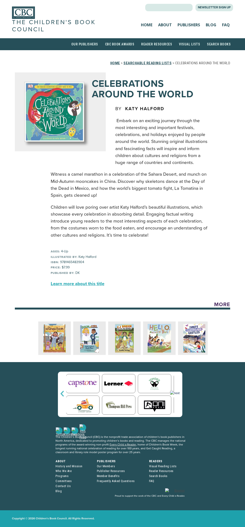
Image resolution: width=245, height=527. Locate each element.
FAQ (226, 24)
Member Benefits (108, 476)
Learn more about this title (77, 283)
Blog (211, 24)
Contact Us (63, 486)
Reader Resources (156, 44)
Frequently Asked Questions (116, 481)
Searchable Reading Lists (147, 63)
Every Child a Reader (123, 444)
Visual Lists (189, 44)
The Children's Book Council (54, 26)
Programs (62, 476)
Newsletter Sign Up (214, 7)
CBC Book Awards (119, 44)
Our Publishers (84, 44)
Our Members (106, 466)
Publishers (189, 24)
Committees (64, 481)
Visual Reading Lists (163, 466)
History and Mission (69, 466)
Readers (155, 461)
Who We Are (64, 471)
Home (146, 24)
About (165, 24)
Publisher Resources (111, 471)
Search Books (219, 44)
